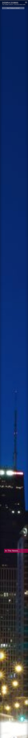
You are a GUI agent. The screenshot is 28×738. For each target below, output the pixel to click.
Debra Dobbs (10, 2)
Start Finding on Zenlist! (13, 8)
